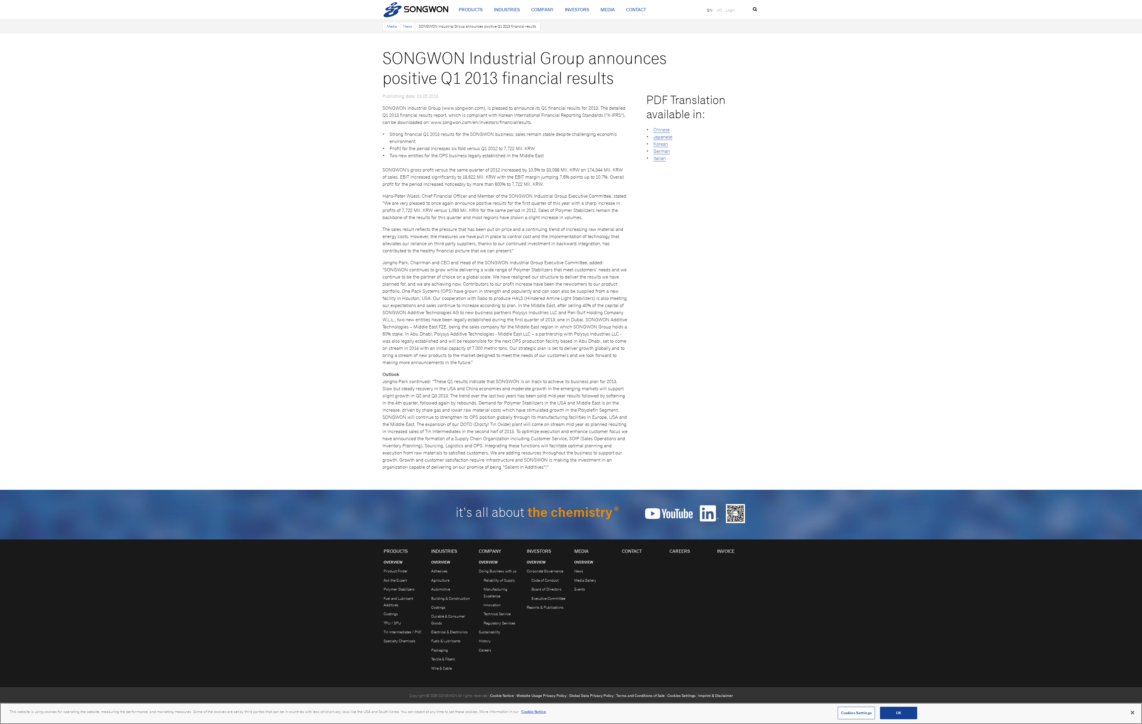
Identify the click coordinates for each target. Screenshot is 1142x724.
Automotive (440, 589)
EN (710, 10)
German (661, 151)
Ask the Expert (395, 580)
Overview (393, 562)
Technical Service (497, 614)
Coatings (391, 614)
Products (471, 9)
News (407, 26)
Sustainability (489, 632)
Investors (577, 9)
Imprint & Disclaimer (715, 695)
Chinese (661, 130)
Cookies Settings (681, 695)
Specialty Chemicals (399, 641)
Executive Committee (548, 598)
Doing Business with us (498, 571)
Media (607, 9)
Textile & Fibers (443, 659)
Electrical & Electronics (449, 632)
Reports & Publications (545, 607)
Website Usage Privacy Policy (542, 695)
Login (730, 10)
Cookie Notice (502, 695)
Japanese (662, 137)
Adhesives (439, 571)
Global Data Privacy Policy (591, 695)
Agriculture (440, 580)
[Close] (1132, 712)
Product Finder (396, 571)
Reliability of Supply (499, 580)
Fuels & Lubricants (446, 641)
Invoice (726, 551)
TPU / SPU (392, 623)
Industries (507, 9)
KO (719, 10)
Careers (485, 650)
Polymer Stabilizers (399, 589)
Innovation (492, 605)
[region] (571, 713)
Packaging (439, 650)
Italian (659, 158)
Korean (660, 144)
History (485, 641)
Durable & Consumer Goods (448, 619)
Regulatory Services (499, 623)
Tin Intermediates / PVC (402, 632)
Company (542, 9)
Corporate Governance (545, 571)
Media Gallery (585, 580)
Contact (636, 9)
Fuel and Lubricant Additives (398, 601)
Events (579, 589)
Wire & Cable (441, 668)
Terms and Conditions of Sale (640, 695)
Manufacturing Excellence (495, 592)
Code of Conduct (545, 580)
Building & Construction (450, 598)
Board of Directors (546, 589)
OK (898, 713)
